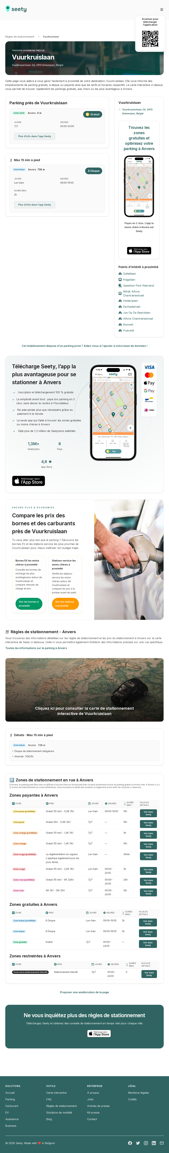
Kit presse (93, 1112)
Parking (10, 1099)
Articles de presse (98, 1106)
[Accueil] (15, 10)
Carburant (11, 1106)
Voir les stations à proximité (64, 603)
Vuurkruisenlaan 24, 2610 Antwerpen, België (37, 65)
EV (7, 1112)
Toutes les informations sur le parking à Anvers (36, 648)
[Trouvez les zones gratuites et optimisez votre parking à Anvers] (139, 186)
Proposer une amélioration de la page (84, 992)
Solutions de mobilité (59, 1112)
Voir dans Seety (148, 813)
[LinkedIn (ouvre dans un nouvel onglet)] (154, 1143)
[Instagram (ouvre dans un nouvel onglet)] (146, 1143)
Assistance (12, 1119)
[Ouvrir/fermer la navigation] (161, 9)
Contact (92, 1119)
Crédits (132, 1099)
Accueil (10, 1092)
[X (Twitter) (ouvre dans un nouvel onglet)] (138, 1143)
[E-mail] (162, 1143)
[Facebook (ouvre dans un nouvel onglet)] (130, 1143)
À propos (93, 1092)
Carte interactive (56, 1092)
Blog (49, 1119)
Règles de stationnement (19, 36)
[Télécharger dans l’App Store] (139, 250)
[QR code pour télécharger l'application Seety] (150, 39)
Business (10, 1125)
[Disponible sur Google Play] (139, 240)
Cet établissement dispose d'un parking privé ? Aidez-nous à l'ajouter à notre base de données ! (84, 345)
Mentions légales (138, 1092)
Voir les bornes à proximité (29, 603)
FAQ (48, 1099)
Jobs (90, 1099)
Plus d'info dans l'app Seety (34, 136)
